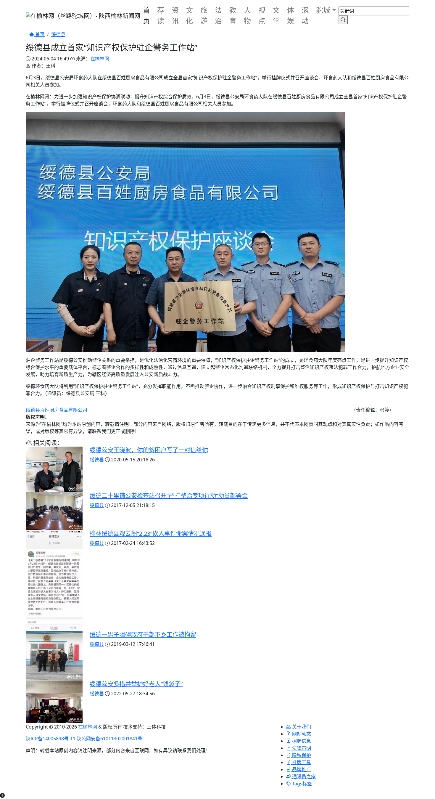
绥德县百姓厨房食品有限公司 (56, 410)
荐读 (160, 15)
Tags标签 (301, 783)
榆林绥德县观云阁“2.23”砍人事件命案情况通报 (151, 534)
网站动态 (301, 734)
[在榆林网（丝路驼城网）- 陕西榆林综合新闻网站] (83, 15)
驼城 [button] (323, 10)
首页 (146, 15)
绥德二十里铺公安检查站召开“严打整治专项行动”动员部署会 (169, 496)
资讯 (175, 15)
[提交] (343, 19)
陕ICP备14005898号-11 (50, 738)
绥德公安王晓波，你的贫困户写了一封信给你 (149, 450)
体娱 (290, 15)
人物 (247, 15)
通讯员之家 (303, 776)
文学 (276, 15)
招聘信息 (301, 741)
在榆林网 (99, 58)
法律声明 (301, 748)
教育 (232, 15)
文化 (189, 15)
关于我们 (301, 726)
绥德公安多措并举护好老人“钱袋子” (136, 684)
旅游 (203, 15)
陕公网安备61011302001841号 (109, 738)
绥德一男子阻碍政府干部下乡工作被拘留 (143, 634)
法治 (218, 15)
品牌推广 (301, 769)
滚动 (305, 15)
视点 (261, 15)
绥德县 (58, 34)
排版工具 (301, 762)
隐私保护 (301, 755)
